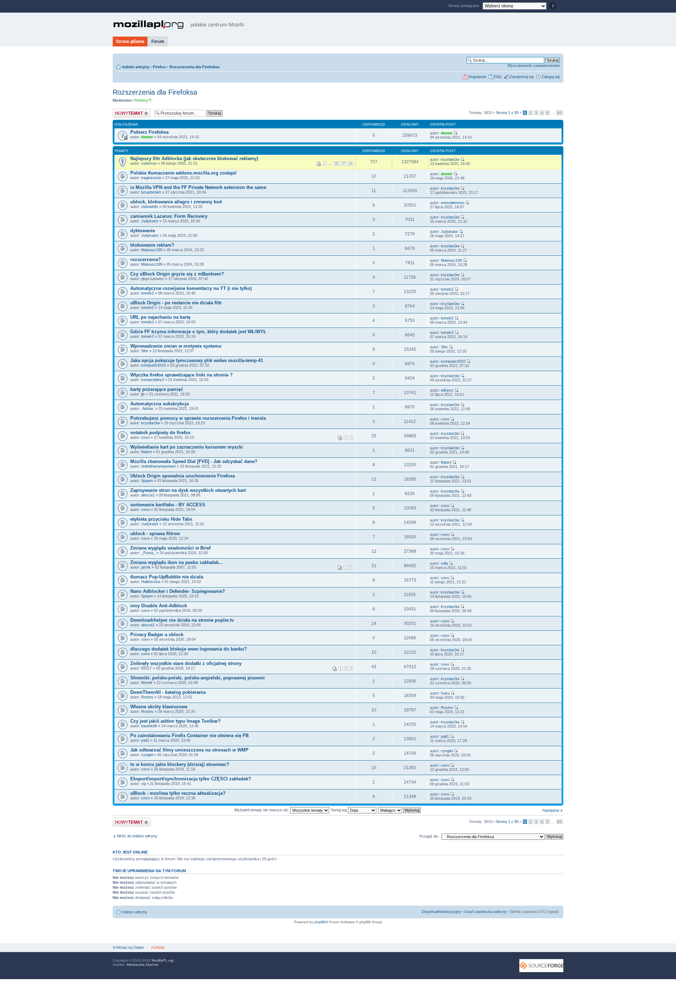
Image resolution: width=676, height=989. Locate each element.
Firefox (159, 67)
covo (445, 419)
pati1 (145, 740)
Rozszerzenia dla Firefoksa (194, 67)
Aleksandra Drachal (142, 964)
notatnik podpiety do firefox (160, 432)
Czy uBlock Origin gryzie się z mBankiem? (177, 274)
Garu (445, 693)
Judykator (149, 221)
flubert (146, 452)
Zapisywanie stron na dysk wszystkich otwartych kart (188, 490)
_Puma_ (148, 553)
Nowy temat (123, 111)
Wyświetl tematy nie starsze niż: (262, 810)
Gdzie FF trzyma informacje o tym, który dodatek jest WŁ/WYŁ (198, 331)
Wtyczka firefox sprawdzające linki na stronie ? (181, 375)
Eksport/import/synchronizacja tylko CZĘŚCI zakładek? (190, 778)
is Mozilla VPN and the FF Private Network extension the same (198, 187)
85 (559, 113)
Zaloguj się (551, 77)
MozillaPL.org (163, 960)
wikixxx (447, 390)
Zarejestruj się (521, 77)
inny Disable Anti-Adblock (158, 605)
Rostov (147, 697)
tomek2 (147, 293)
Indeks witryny (135, 67)
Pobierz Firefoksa (149, 132)
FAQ (498, 77)
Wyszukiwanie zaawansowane (533, 65)
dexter (147, 137)
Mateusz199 (151, 250)
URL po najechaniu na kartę (160, 317)
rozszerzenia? (145, 259)
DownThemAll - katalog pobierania (168, 692)
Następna (551, 810)
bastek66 (149, 726)
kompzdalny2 (152, 380)
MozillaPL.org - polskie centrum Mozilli (179, 25)
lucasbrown (151, 192)
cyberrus (149, 163)
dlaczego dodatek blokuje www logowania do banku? (188, 649)
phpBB (320, 922)
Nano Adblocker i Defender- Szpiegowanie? (177, 591)
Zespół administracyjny (441, 911)
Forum (157, 41)
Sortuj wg (339, 810)
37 (343, 163)
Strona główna (130, 41)
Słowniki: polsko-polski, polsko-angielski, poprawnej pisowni (197, 677)
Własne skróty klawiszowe (158, 706)
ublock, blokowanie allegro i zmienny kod (176, 201)
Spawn (147, 480)
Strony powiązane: (464, 6)
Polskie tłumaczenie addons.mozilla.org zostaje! (183, 173)
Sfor (144, 351)
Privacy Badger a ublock (156, 634)
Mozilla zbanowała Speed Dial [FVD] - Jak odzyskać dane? (193, 461)
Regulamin (477, 77)
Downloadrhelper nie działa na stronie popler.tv (182, 620)
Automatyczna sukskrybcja (159, 403)
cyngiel (147, 755)
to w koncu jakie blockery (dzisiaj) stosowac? (179, 764)
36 (336, 163)
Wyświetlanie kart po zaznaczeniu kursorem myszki (186, 447)
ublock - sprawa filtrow (155, 533)
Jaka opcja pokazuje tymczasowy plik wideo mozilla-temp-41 (196, 360)
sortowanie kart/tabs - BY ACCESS (167, 504)
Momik (146, 682)
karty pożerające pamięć (156, 389)
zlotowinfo (149, 206)
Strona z (507, 112)
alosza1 (148, 495)
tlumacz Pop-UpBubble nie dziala (166, 576)
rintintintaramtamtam (158, 466)
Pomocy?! (142, 100)
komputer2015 (153, 365)
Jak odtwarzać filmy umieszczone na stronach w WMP (189, 750)
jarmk (146, 567)
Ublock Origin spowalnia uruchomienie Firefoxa (182, 475)
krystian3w (450, 159)
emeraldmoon (452, 203)
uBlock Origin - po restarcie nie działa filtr (176, 302)
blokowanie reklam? (152, 245)
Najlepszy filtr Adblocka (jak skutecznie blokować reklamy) (194, 158)
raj (143, 783)
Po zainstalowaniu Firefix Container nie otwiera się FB (189, 735)
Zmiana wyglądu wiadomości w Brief (170, 548)
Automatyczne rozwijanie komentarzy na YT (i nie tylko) (191, 288)
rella (444, 563)
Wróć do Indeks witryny (137, 836)
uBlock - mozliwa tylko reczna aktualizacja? (178, 793)
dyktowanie (142, 230)
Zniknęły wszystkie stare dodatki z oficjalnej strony (186, 663)
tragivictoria (151, 178)
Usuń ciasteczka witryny (485, 911)
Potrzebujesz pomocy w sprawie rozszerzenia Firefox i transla (198, 418)
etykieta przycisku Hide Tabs (161, 519)
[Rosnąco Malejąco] (399, 810)
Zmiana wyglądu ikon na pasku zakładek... (176, 562)
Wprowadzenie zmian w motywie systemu (175, 346)
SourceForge (541, 965)
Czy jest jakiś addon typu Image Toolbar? (175, 721)
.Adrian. (147, 408)
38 (350, 163)
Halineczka (150, 581)
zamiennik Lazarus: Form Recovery (168, 216)
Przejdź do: (429, 836)
